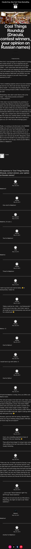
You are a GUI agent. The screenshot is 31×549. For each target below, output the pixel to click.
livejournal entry (15, 58)
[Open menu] (15, 6)
